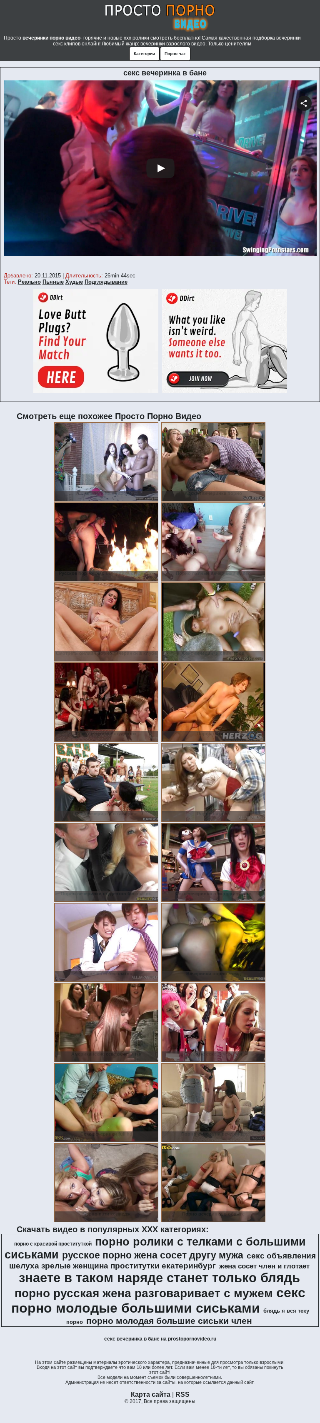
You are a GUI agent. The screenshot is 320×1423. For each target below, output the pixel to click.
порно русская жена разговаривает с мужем (144, 1293)
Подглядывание (106, 282)
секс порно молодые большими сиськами (158, 1300)
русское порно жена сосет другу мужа (152, 1255)
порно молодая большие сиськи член (169, 1321)
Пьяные (53, 282)
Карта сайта (150, 1394)
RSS (182, 1394)
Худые (74, 282)
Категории (144, 53)
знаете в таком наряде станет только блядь (159, 1278)
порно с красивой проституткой (53, 1244)
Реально (29, 282)
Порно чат (175, 53)
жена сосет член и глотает (264, 1266)
